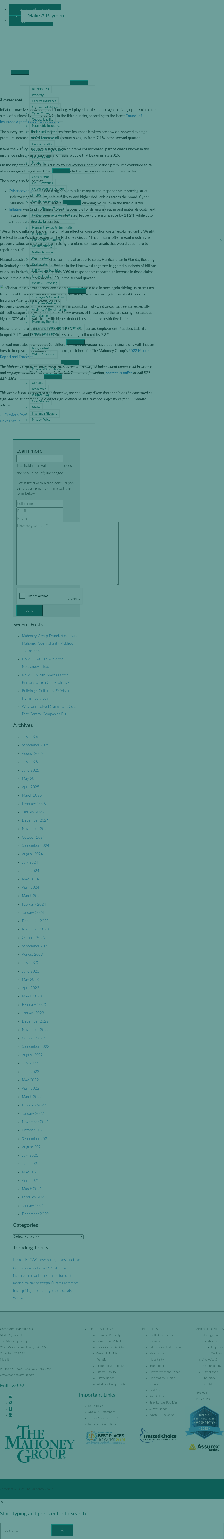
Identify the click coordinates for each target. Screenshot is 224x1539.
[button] (22, 433)
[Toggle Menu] (79, 82)
